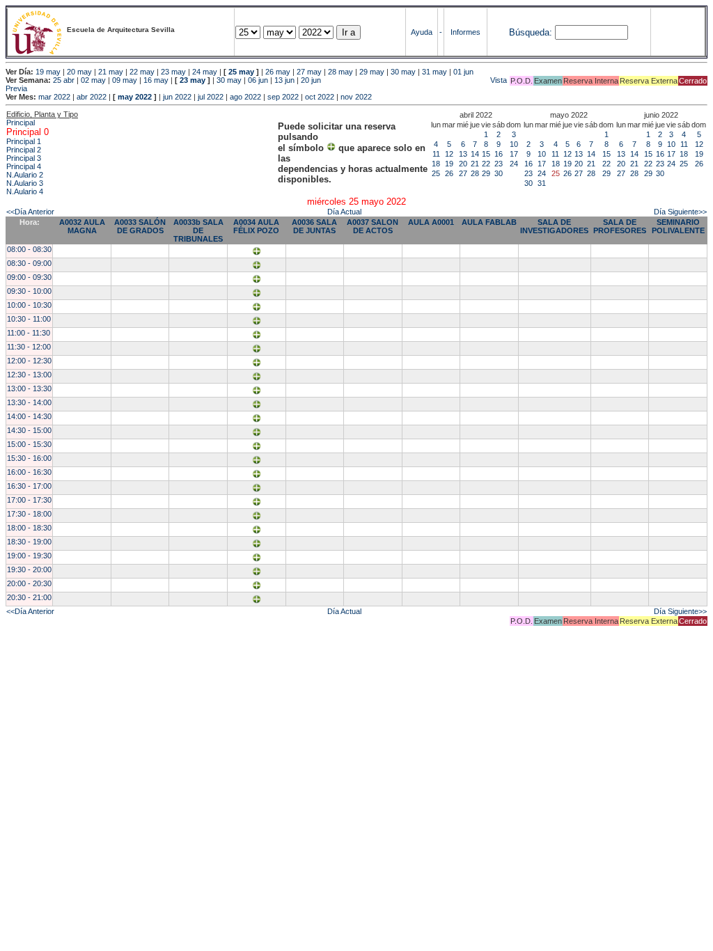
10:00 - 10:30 (29, 305)
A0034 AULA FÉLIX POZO (256, 226)
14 (475, 154)
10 (514, 144)
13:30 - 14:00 (29, 402)
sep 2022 (283, 97)
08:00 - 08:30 (29, 249)
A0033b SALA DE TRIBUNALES (198, 230)
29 (486, 173)
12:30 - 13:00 (29, 374)
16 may (156, 80)
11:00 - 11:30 (28, 333)
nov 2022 (356, 97)
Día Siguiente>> (680, 211)
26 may (277, 72)
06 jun (258, 80)
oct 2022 (319, 97)
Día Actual (344, 211)
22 (486, 163)
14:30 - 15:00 (29, 430)
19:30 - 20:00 (29, 569)
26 (449, 173)
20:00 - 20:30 (29, 583)
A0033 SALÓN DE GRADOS (140, 226)
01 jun (463, 72)
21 (475, 163)
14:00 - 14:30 (29, 416)
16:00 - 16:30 (29, 472)
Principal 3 (23, 158)
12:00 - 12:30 (29, 360)
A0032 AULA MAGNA (82, 226)
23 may (173, 72)
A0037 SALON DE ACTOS (372, 226)
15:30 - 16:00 (29, 458)
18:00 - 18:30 (29, 528)
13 (463, 154)
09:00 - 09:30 (29, 277)
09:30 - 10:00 (29, 291)
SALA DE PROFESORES (619, 226)
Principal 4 (23, 166)
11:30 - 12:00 (29, 347)
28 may (340, 72)
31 (542, 183)
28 (475, 173)
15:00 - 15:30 (29, 444)
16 (498, 154)
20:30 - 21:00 (29, 597)
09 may (124, 80)
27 (463, 173)
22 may (142, 72)
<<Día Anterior (30, 211)
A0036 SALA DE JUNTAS (314, 226)
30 (498, 173)
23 (498, 163)
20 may (79, 72)
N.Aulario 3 (24, 183)
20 (463, 163)
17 (514, 154)
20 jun (311, 80)
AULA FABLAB (489, 222)
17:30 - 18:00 (29, 514)
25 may (241, 72)
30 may (403, 72)
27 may (309, 72)
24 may (204, 72)
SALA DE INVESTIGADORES (554, 226)
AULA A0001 (431, 222)
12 (449, 154)
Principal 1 (23, 141)
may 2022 (135, 97)
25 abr (64, 80)
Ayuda (421, 32)
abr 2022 (92, 97)
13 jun (284, 80)
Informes (465, 32)
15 (486, 154)
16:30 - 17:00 (29, 486)
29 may (371, 72)
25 (436, 173)
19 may (48, 72)
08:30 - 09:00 (29, 263)
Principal (20, 122)
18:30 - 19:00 (29, 541)
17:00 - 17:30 (29, 500)
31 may (434, 72)
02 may (93, 80)
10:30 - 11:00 (29, 319)
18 (436, 163)
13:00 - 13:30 (29, 388)
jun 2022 (177, 97)
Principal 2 (23, 150)
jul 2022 (211, 97)
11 (436, 154)
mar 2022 (54, 97)
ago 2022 (245, 97)
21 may (110, 72)
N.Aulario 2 (24, 175)
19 (449, 163)
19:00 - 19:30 (29, 555)
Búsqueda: (530, 32)
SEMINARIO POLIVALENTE (678, 226)
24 (514, 163)
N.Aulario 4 (24, 191)
